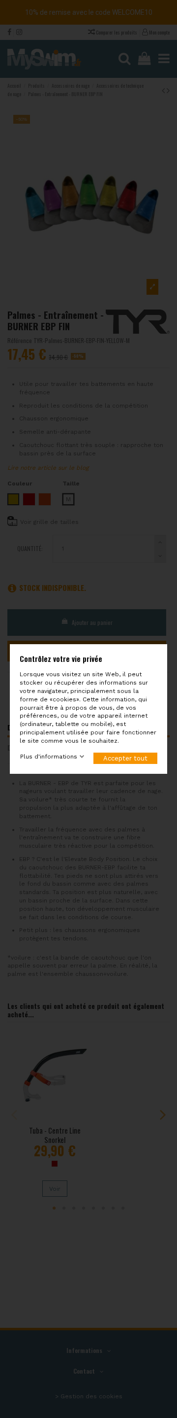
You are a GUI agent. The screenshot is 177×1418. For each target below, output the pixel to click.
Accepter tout (125, 758)
